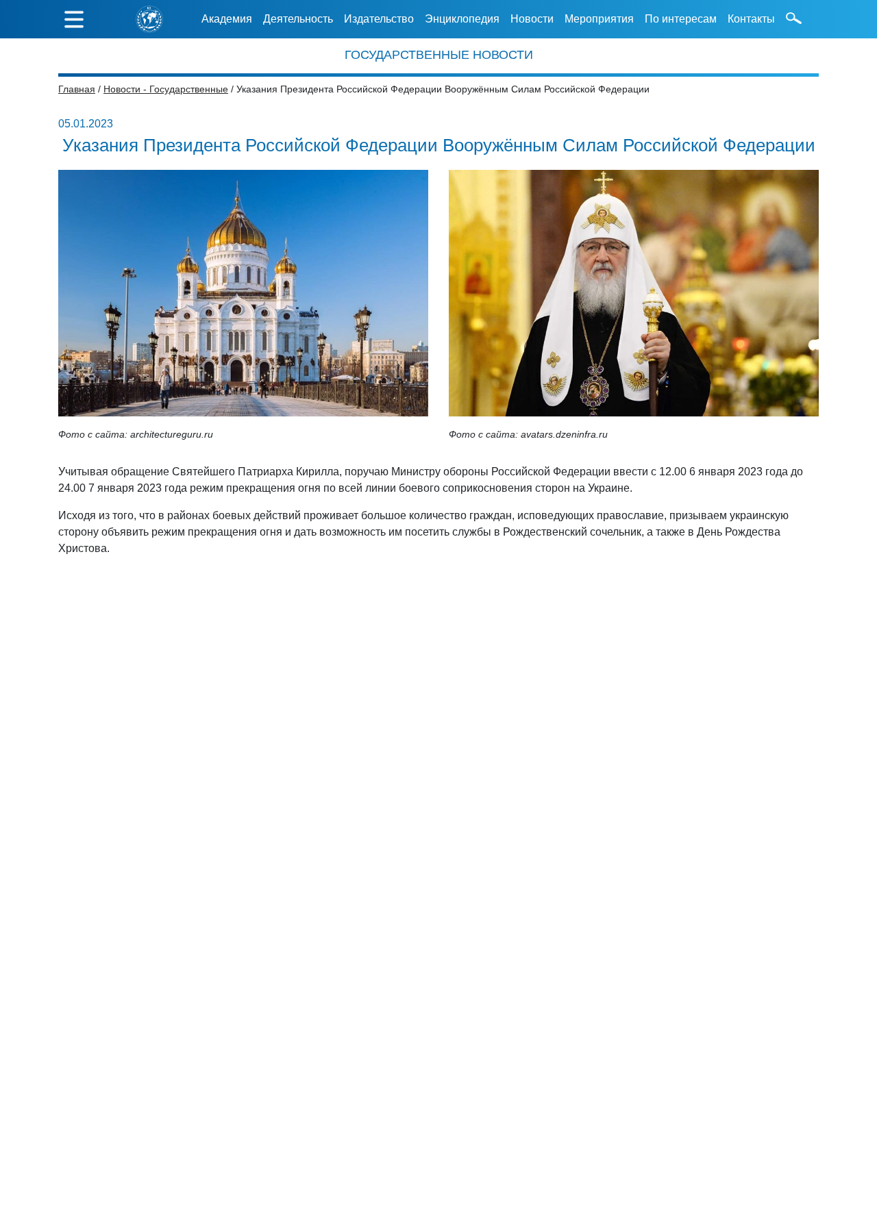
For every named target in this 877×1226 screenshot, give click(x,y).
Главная (76, 89)
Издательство (379, 19)
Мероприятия (599, 19)
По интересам (681, 19)
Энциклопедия (462, 19)
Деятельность (298, 19)
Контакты (751, 19)
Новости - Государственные (165, 89)
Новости (532, 19)
